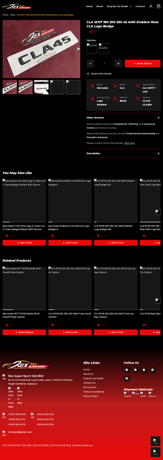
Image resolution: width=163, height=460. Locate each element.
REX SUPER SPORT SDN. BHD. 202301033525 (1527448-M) (33, 445)
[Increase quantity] (118, 63)
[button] (78, 49)
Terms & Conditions (93, 391)
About (99, 6)
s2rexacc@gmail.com (20, 431)
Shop (12, 14)
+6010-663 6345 (17, 414)
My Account (89, 387)
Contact (140, 6)
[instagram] (135, 370)
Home (89, 6)
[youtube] (144, 370)
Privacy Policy (90, 396)
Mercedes (102, 88)
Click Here (129, 142)
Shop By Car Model (117, 6)
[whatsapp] (153, 370)
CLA (122, 88)
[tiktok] (127, 379)
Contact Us (89, 382)
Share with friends (101, 73)
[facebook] (127, 370)
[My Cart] (158, 6)
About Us (88, 373)
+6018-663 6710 (16, 419)
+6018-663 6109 (16, 424)
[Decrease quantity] (90, 63)
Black (123, 100)
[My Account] (151, 6)
